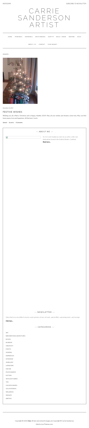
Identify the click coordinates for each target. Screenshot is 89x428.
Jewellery (9, 362)
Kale (37, 424)
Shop (50, 36)
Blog (79, 36)
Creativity (9, 346)
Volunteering (11, 388)
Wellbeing (10, 392)
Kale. (29, 421)
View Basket (52, 44)
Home (10, 36)
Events (8, 349)
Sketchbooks (40, 36)
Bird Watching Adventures (15, 336)
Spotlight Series (11, 379)
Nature (8, 369)
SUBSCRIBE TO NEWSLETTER (76, 3)
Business (9, 342)
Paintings (18, 36)
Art (7, 332)
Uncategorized (11, 385)
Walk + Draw (61, 36)
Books (8, 339)
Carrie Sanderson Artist (44, 18)
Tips (7, 382)
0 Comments (19, 122)
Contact (42, 44)
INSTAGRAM (7, 3)
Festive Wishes (12, 112)
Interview (9, 359)
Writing (72, 36)
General (5, 122)
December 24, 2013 (8, 108)
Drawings (29, 36)
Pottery (9, 375)
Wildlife (9, 395)
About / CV (32, 44)
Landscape (10, 365)
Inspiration (10, 356)
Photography (11, 372)
